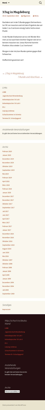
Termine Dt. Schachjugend (11, 118)
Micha (36, 16)
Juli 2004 (5, 290)
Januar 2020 (6, 155)
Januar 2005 (6, 279)
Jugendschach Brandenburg (12, 96)
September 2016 (8, 245)
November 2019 (8, 163)
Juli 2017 (5, 211)
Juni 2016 (5, 252)
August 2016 (6, 249)
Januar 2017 (6, 230)
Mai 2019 (5, 174)
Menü (4, 2)
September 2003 (8, 294)
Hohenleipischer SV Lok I (11, 99)
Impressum (6, 309)
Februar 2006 (7, 267)
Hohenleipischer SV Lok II (11, 103)
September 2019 (8, 170)
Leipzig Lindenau (8, 111)
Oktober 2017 (7, 204)
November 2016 (8, 237)
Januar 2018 (6, 192)
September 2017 (8, 207)
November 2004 (8, 286)
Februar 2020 (7, 151)
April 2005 (5, 275)
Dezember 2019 (8, 159)
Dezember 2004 (8, 282)
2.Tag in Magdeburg (13, 73)
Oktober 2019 (7, 166)
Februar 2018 (7, 189)
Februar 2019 (7, 177)
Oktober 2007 (7, 260)
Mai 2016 (5, 256)
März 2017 (6, 222)
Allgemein (26, 16)
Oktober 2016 (7, 241)
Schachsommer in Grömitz (11, 114)
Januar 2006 (6, 271)
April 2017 (5, 219)
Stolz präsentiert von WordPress (14, 405)
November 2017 (8, 200)
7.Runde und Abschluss (30, 76)
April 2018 (5, 181)
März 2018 (6, 185)
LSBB (4, 92)
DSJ (3, 107)
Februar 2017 (7, 226)
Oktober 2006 (7, 264)
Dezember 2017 (8, 196)
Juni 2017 (5, 215)
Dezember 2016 (8, 234)
